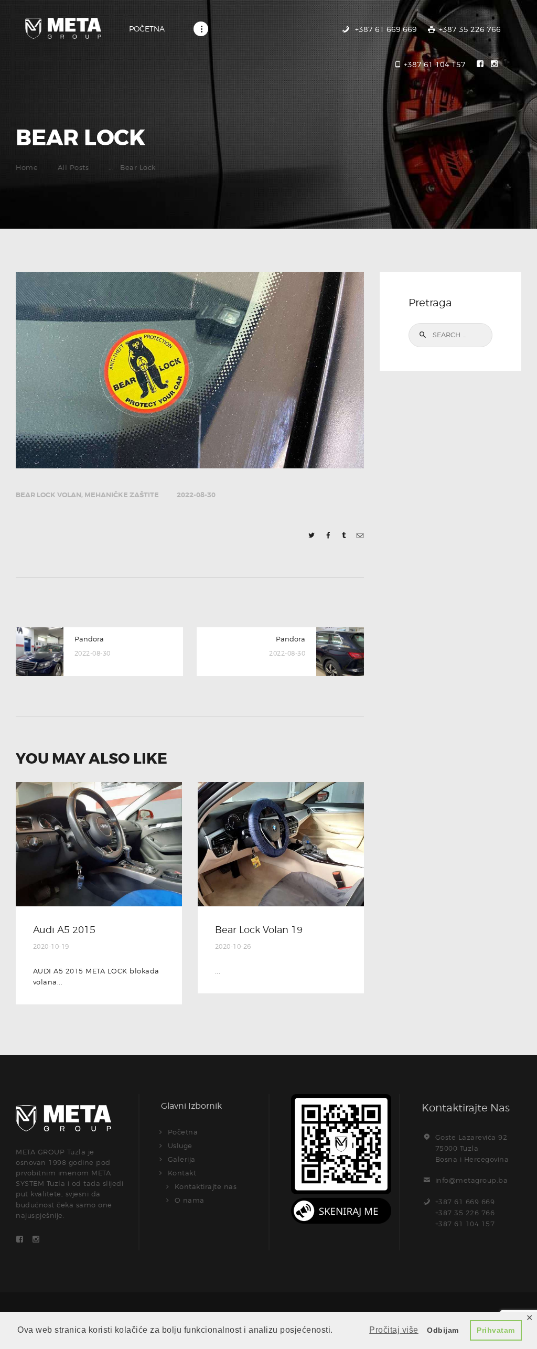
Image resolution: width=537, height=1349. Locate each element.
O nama (190, 1200)
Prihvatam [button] (496, 1330)
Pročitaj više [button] (393, 1329)
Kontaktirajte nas (206, 1186)
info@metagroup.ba (471, 1180)
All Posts (73, 167)
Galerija (182, 1159)
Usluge (180, 1145)
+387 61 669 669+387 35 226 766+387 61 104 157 (465, 1212)
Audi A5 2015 (64, 929)
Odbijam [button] (443, 1330)
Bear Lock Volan (48, 494)
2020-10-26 (233, 946)
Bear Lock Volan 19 (259, 929)
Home (27, 167)
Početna (183, 1132)
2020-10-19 (51, 946)
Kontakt (182, 1173)
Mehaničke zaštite (121, 494)
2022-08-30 (196, 494)
